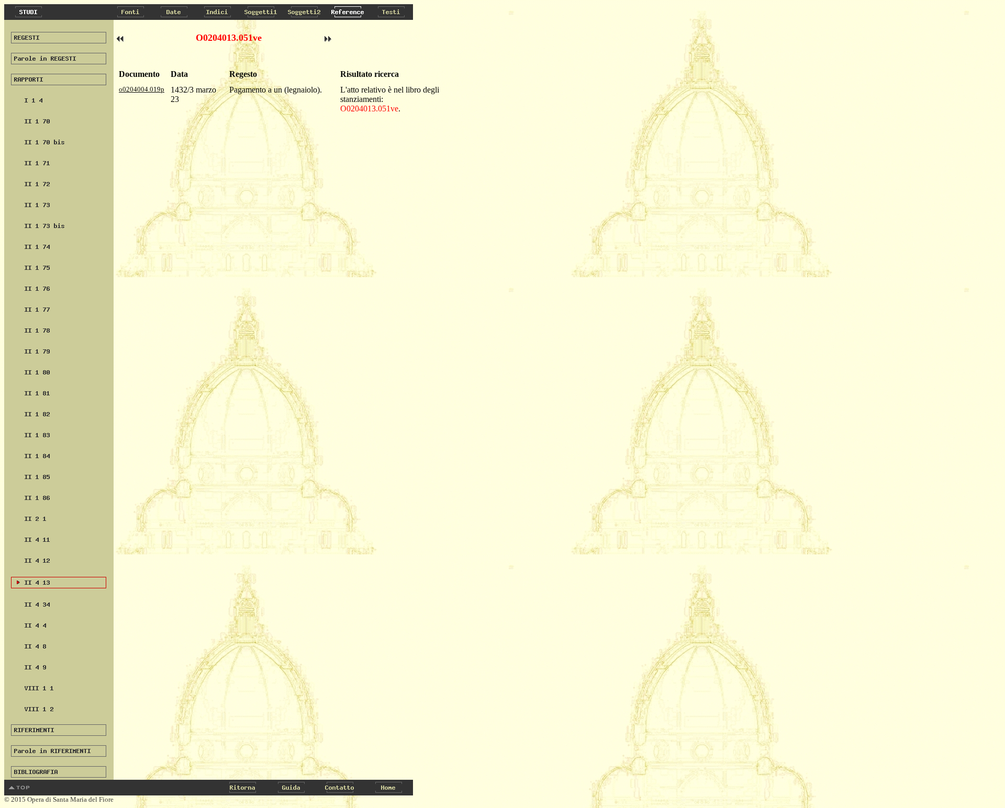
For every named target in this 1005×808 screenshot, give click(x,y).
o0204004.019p (141, 89)
